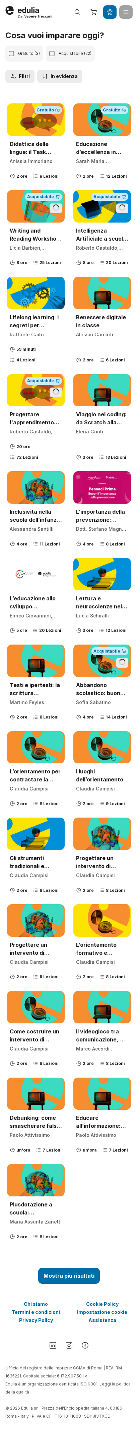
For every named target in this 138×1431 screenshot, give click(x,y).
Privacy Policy (36, 1320)
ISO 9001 (88, 1383)
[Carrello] (93, 12)
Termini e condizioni (36, 1312)
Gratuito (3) (29, 53)
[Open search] (77, 12)
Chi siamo (36, 1304)
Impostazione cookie (102, 1312)
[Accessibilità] (110, 12)
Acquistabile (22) (75, 53)
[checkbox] (11, 53)
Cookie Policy (102, 1304)
